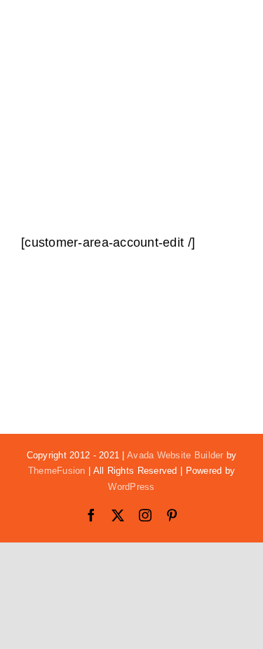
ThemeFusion (57, 470)
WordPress (131, 486)
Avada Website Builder (175, 455)
